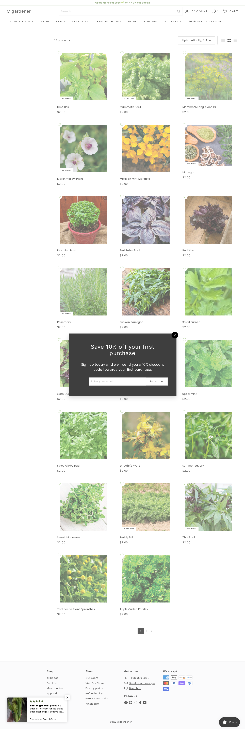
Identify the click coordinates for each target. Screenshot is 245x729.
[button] (67, 697)
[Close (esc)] (174, 335)
